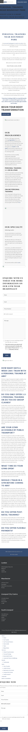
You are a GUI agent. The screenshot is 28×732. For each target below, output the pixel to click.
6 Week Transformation (8, 652)
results (18, 262)
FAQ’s (4, 646)
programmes (12, 140)
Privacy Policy (5, 630)
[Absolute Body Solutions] (9, 2)
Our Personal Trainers (8, 642)
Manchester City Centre (8, 670)
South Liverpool (6, 674)
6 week (13, 146)
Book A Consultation (6, 678)
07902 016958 (15, 554)
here (19, 202)
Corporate (4, 676)
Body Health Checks (7, 656)
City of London (6, 666)
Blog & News (6, 648)
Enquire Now (22, 2)
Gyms (3, 664)
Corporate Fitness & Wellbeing (10, 658)
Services (4, 650)
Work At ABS (6, 644)
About (3, 635)
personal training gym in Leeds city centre (13, 43)
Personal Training (7, 654)
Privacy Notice (9, 724)
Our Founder (6, 640)
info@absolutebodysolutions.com (14, 551)
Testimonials (6, 662)
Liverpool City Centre (8, 672)
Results (3, 660)
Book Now (6, 114)
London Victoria (6, 668)
